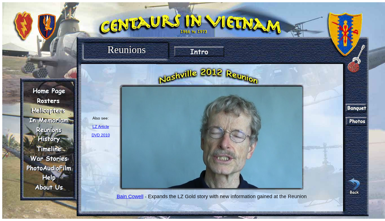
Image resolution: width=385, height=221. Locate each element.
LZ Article (100, 126)
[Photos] (356, 121)
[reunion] (49, 129)
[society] (49, 110)
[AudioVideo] (49, 168)
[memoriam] (49, 120)
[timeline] (49, 149)
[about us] (49, 187)
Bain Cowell (130, 196)
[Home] (49, 91)
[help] (49, 177)
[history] (49, 139)
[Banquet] (356, 108)
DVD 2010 (101, 135)
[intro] (199, 52)
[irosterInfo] (49, 101)
